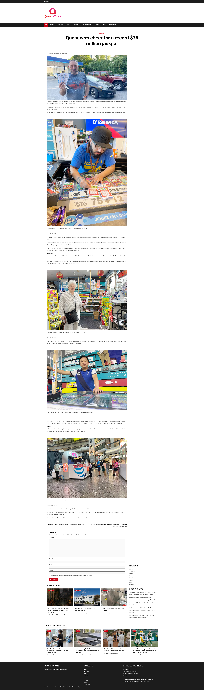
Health (49, 630)
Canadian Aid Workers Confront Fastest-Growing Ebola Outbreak (114, 649)
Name (51, 559)
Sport (104, 24)
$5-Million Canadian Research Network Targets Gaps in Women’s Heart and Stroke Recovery (58, 650)
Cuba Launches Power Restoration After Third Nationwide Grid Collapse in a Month (59, 610)
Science (78, 630)
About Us (46, 687)
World (68, 24)
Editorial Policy (67, 687)
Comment (52, 537)
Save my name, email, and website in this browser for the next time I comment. (72, 575)
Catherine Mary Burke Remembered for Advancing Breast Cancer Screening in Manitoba (88, 650)
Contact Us (112, 24)
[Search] (158, 24)
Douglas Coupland (53, 53)
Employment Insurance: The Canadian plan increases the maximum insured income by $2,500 (109, 524)
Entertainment (87, 24)
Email (51, 564)
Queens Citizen (63, 669)
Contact (147, 681)
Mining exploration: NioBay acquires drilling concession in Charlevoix (66, 523)
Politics (97, 24)
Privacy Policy (76, 687)
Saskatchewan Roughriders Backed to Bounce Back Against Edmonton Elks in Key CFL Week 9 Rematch (142, 610)
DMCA (60, 687)
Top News (60, 24)
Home (52, 24)
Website (51, 570)
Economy (76, 24)
